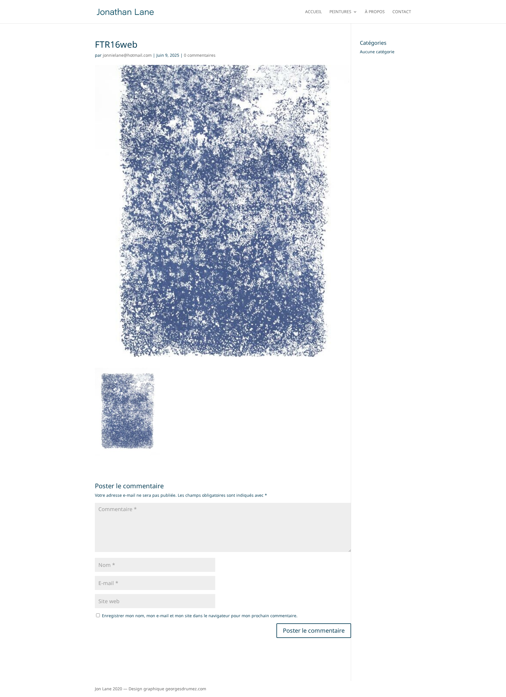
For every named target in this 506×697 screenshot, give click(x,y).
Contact (401, 12)
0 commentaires (200, 55)
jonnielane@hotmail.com (127, 55)
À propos (375, 12)
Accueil (313, 12)
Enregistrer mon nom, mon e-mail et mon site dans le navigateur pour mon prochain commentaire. (200, 615)
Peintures (340, 12)
